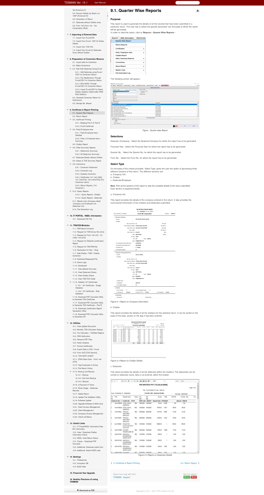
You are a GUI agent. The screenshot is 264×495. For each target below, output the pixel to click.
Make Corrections (81, 65)
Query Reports (81, 191)
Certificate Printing (82, 119)
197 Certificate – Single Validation (88, 286)
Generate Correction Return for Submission (87, 98)
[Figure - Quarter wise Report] (155, 105)
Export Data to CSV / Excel (86, 349)
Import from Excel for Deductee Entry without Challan (87, 51)
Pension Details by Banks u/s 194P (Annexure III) (86, 14)
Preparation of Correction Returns (87, 59)
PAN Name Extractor (83, 228)
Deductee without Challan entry (87, 22)
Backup (81, 375)
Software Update (82, 400)
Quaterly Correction (85, 174)
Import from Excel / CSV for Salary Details (88, 42)
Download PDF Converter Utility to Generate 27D (88, 315)
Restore (82, 381)
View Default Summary (84, 269)
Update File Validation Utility (87, 397)
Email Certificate (84, 126)
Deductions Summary (86, 150)
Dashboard (80, 265)
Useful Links (77, 423)
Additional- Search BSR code (86, 450)
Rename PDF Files (82, 339)
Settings (75, 456)
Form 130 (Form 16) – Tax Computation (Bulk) (85, 26)
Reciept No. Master (82, 103)
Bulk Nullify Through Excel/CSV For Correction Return (88, 84)
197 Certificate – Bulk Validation (87, 292)
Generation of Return (83, 19)
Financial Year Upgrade (82, 473)
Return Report (80, 116)
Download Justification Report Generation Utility (87, 309)
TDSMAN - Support (121, 477)
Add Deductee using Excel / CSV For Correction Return (89, 73)
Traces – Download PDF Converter (84, 442)
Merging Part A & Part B (87, 122)
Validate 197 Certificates (85, 282)
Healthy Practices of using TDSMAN (84, 480)
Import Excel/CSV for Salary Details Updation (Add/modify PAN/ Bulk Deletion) (89, 92)
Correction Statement (86, 167)
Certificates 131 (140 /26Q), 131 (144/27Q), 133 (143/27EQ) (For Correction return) (89, 179)
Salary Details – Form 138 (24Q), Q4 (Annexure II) (87, 8)
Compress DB (80, 463)
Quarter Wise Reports (83, 113)
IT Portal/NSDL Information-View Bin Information (88, 427)
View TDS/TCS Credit (84, 278)
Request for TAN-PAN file (85, 246)
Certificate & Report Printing (84, 109)
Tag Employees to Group (85, 365)
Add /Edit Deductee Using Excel (87, 68)
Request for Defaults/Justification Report (88, 242)
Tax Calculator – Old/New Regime (88, 333)
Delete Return (81, 393)
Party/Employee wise (83, 129)
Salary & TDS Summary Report (87, 160)
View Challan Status (83, 275)
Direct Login (80, 262)
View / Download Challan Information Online (85, 433)
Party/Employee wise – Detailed (87, 133)
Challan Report (80, 144)
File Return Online (82, 368)
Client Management (83, 410)
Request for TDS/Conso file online (88, 231)
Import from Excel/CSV (84, 37)
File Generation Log (83, 209)
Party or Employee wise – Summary (88, 139)
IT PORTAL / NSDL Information (86, 215)
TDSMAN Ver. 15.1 (76, 2)
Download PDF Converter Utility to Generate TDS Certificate (88, 298)
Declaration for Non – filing (85, 250)
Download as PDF (87, 490)
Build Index (79, 466)
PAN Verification (81, 336)
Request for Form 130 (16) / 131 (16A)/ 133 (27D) (88, 236)
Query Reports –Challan (87, 194)
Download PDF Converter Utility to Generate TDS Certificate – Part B (88, 303)
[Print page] (198, 10)
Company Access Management (88, 413)
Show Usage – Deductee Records (85, 389)
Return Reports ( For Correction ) (86, 186)
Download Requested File (85, 259)
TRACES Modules (80, 225)
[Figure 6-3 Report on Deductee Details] (155, 416)
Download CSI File (82, 219)
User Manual (100, 2)
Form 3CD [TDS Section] (85, 352)
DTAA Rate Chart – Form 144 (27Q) (87, 360)
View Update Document (84, 326)
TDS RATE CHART (83, 356)
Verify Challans (81, 342)
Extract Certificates (83, 346)
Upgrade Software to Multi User (88, 403)
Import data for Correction (85, 62)
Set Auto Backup (85, 378)
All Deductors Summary (87, 154)
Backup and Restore (83, 371)
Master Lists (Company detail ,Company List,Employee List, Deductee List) (87, 203)
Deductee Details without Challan (87, 157)
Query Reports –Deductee (88, 197)
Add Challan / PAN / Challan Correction (86, 254)
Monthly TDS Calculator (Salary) (88, 329)
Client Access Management (86, 407)
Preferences (80, 460)
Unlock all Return (82, 417)
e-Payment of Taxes (83, 384)
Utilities (75, 323)
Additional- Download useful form (88, 447)
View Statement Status (85, 272)
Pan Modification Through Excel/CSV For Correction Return (88, 79)
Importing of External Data (83, 34)
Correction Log (83, 170)
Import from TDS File (83, 46)
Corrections (79, 164)
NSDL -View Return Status (85, 438)
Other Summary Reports (84, 147)
